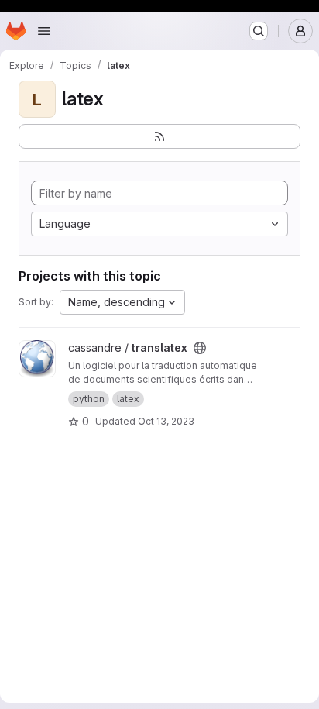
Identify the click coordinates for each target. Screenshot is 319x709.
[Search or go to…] (258, 31)
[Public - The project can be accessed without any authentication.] (200, 348)
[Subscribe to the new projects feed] (159, 136)
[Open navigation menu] (44, 31)
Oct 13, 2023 (166, 421)
